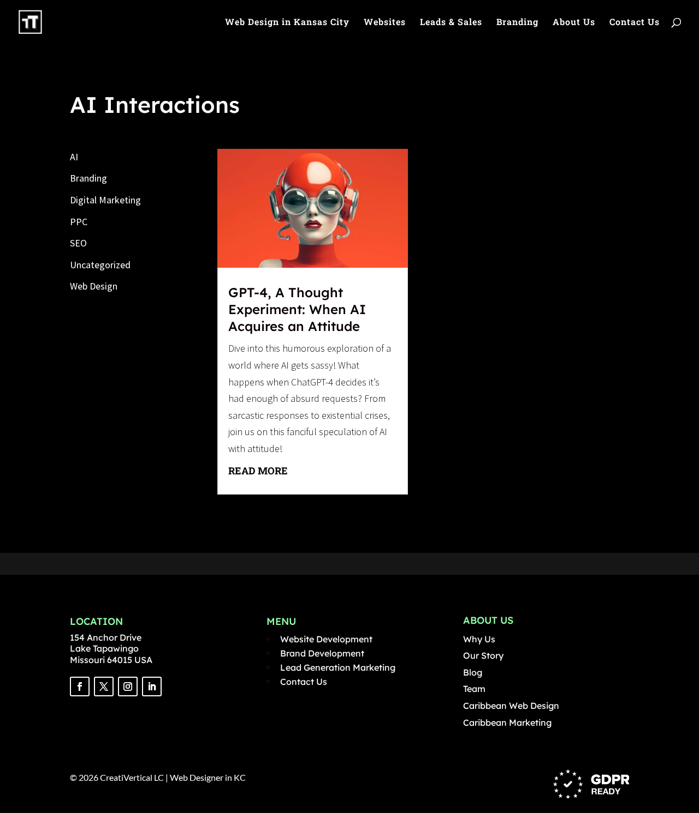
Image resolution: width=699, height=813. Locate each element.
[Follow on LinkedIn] (152, 686)
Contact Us (634, 22)
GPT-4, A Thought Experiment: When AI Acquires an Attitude (297, 309)
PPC (78, 221)
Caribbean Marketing (507, 722)
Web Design (93, 286)
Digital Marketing (105, 200)
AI (74, 156)
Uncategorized (100, 264)
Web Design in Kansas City (287, 22)
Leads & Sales (451, 22)
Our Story (483, 655)
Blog (472, 672)
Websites (385, 22)
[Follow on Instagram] (128, 686)
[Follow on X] (104, 686)
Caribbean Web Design (511, 705)
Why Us (479, 639)
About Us (574, 22)
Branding (517, 22)
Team (474, 688)
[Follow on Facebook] (80, 686)
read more (258, 470)
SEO (78, 243)
